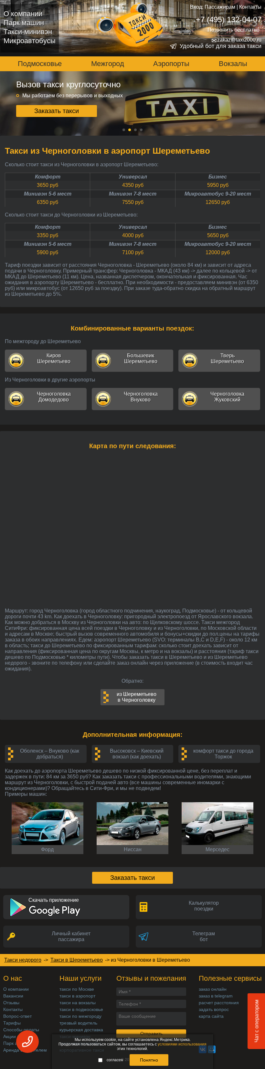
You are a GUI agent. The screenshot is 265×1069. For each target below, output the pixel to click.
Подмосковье (40, 64)
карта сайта (211, 1016)
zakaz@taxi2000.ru (236, 40)
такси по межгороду (80, 1016)
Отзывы (11, 1002)
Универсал (133, 176)
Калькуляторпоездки (204, 905)
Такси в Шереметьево (76, 960)
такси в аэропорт (77, 995)
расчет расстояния (219, 1002)
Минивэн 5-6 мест (47, 194)
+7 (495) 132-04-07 (228, 19)
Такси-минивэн (28, 32)
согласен (115, 1060)
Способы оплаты (21, 1029)
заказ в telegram (216, 995)
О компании (23, 14)
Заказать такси (56, 112)
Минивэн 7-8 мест (132, 194)
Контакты (250, 7)
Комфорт (47, 176)
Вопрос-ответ (17, 1016)
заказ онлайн (213, 989)
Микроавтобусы (30, 41)
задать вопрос (214, 1009)
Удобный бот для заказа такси (220, 46)
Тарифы (12, 1023)
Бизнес (217, 176)
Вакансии (13, 995)
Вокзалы (233, 64)
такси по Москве (76, 989)
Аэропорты (171, 64)
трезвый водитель (78, 1023)
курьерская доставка (81, 1029)
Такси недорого (22, 960)
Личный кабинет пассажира (71, 936)
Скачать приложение (53, 900)
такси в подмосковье (81, 1009)
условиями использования (182, 1044)
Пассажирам (220, 7)
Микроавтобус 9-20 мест (218, 194)
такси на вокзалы (77, 1002)
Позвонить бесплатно (233, 30)
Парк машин (24, 23)
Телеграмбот (203, 936)
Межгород (107, 64)
